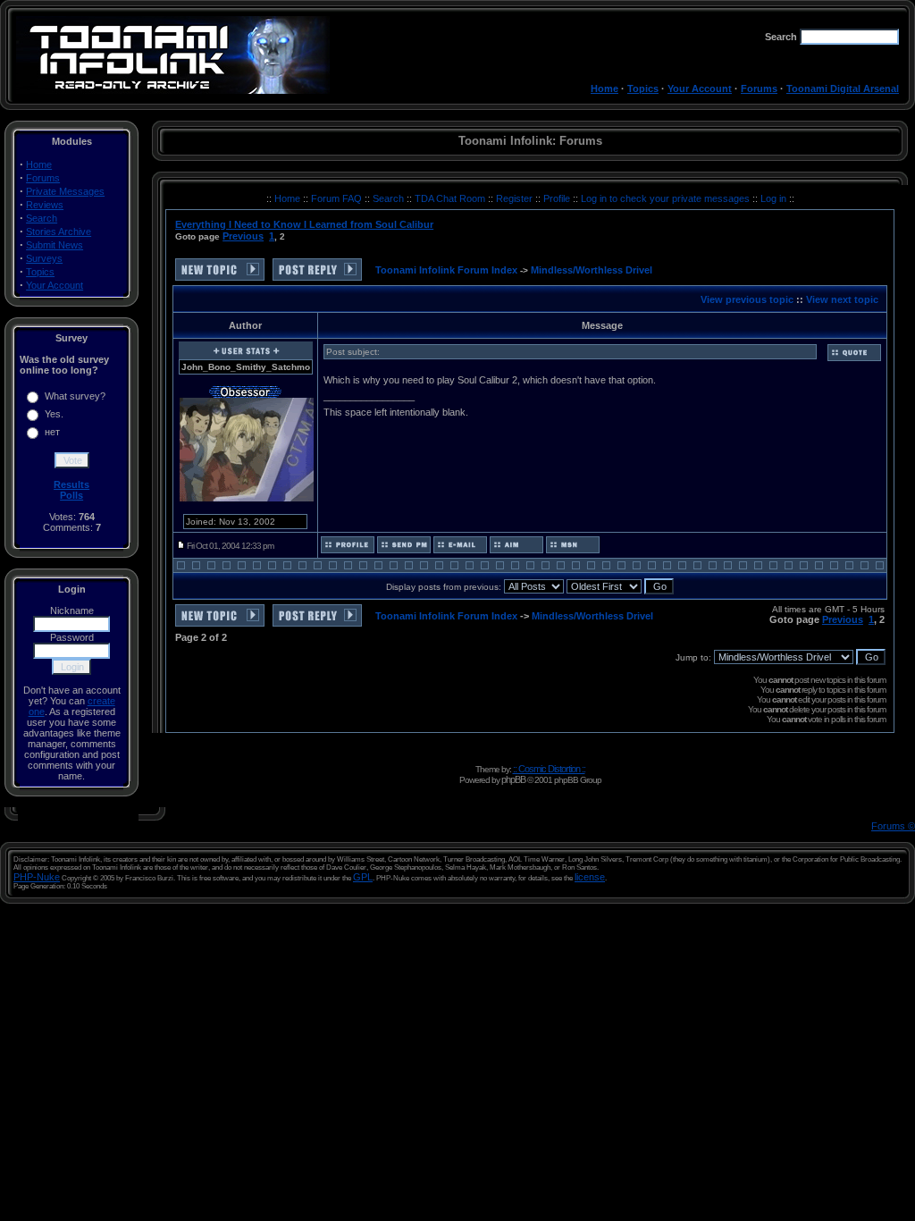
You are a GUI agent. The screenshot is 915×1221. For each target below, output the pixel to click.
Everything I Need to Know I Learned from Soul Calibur (304, 224)
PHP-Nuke (36, 877)
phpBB (513, 779)
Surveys (44, 258)
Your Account (699, 88)
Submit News (54, 245)
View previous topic (747, 299)
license (590, 877)
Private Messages (65, 191)
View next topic (842, 299)
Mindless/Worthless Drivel (591, 270)
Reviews (44, 204)
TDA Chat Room (451, 198)
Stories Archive (58, 231)
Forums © (893, 826)
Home (604, 88)
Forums (759, 88)
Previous (243, 236)
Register (515, 198)
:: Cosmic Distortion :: (549, 768)
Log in (773, 198)
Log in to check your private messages (666, 198)
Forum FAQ (338, 198)
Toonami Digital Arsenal (842, 88)
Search (41, 218)
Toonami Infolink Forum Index (446, 270)
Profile (558, 198)
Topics (643, 88)
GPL (363, 877)
